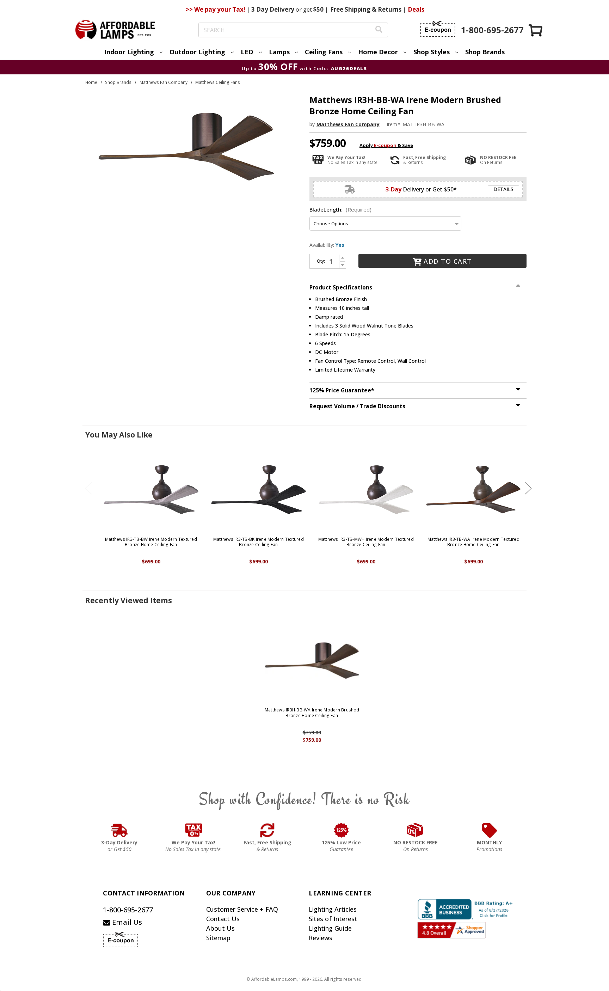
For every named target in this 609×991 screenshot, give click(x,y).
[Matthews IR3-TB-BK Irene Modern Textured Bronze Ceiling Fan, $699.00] (258, 490)
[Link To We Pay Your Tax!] (193, 830)
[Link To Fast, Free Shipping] (267, 830)
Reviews (320, 938)
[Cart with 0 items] (536, 30)
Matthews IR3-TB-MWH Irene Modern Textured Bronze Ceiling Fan (366, 542)
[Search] (379, 30)
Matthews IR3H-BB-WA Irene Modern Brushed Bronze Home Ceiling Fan (312, 712)
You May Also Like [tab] (119, 435)
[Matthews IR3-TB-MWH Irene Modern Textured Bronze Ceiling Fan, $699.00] (366, 490)
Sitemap (218, 938)
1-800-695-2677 (128, 909)
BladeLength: (340, 209)
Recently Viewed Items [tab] (128, 600)
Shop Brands (485, 52)
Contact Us (223, 918)
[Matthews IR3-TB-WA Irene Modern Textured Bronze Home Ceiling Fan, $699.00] (473, 490)
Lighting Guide (330, 928)
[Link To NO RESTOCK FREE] (415, 830)
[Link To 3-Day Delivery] (119, 830)
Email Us (126, 922)
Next (528, 488)
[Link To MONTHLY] (489, 830)
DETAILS (503, 189)
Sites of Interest (333, 918)
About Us (220, 928)
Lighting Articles (333, 909)
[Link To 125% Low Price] (341, 830)
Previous (88, 488)
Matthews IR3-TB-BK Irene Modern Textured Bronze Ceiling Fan (258, 542)
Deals (416, 9)
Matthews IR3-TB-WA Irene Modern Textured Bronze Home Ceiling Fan (473, 542)
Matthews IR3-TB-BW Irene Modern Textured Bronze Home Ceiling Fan (151, 542)
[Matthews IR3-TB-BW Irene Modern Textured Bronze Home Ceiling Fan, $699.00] (151, 490)
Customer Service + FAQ (242, 909)
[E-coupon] (437, 29)
